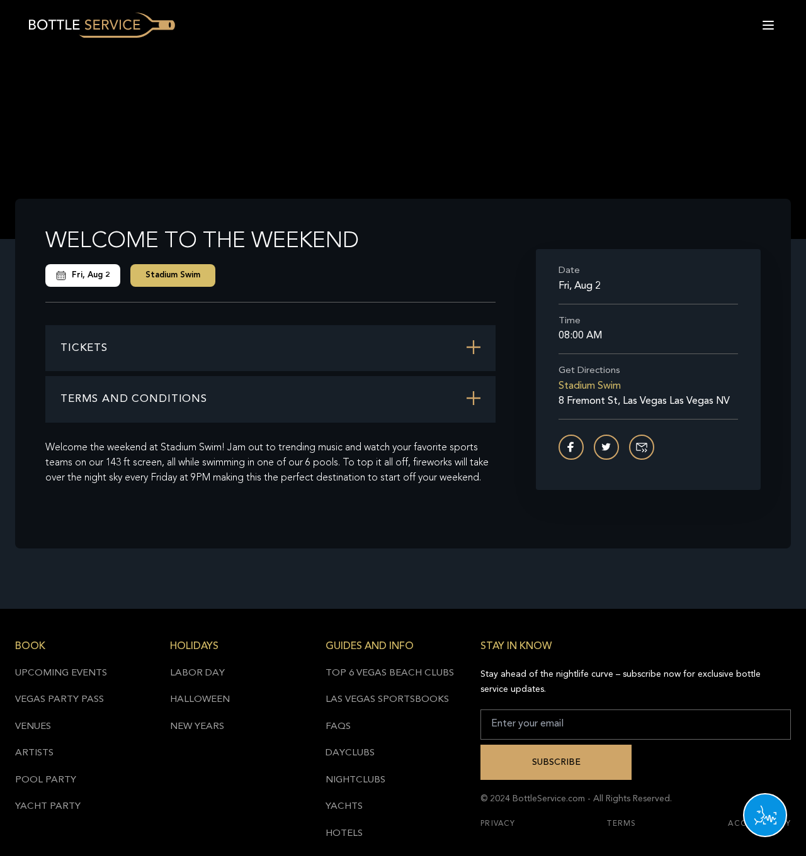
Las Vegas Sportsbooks (387, 699)
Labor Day (197, 673)
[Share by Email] (641, 447)
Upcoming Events (61, 673)
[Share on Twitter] (606, 447)
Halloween (200, 699)
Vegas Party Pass (59, 699)
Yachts (344, 806)
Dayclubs (350, 753)
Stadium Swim (172, 275)
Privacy (497, 824)
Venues (33, 726)
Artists (34, 753)
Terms (621, 824)
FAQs (338, 726)
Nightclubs (355, 780)
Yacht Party (48, 806)
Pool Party (45, 780)
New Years (197, 726)
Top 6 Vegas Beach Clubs (390, 673)
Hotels (344, 833)
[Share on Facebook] (571, 447)
